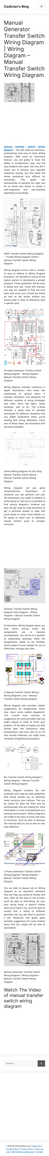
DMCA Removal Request (22, 1152)
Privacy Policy (26, 1149)
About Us (36, 1146)
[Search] (41, 1063)
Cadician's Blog (16, 6)
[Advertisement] (26, 125)
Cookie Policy (12, 1149)
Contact (39, 1152)
